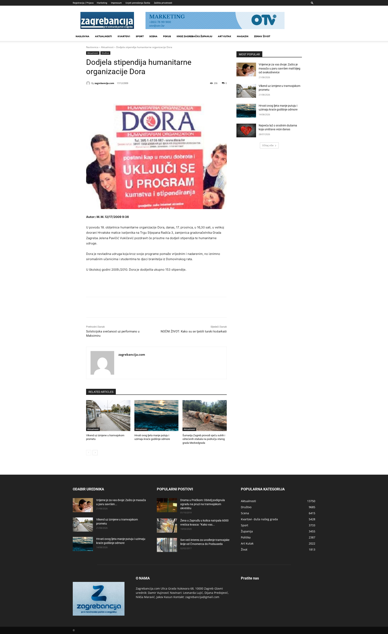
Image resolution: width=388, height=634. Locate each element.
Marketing (102, 2)
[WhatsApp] (141, 93)
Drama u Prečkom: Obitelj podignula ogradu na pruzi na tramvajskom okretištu (202, 504)
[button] (312, 2)
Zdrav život (262, 36)
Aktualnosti (103, 36)
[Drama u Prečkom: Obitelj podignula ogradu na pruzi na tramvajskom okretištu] (167, 505)
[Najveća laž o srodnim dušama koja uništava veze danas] (246, 130)
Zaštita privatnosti (163, 2)
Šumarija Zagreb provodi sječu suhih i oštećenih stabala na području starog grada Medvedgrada (203, 439)
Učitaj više (268, 145)
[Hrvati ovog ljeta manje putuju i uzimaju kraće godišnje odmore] (156, 415)
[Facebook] (113, 93)
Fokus (167, 36)
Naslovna (82, 36)
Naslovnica (92, 47)
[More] (150, 93)
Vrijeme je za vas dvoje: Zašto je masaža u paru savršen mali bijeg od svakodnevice (279, 68)
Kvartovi (124, 36)
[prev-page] (88, 452)
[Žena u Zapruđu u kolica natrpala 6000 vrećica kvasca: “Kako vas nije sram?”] (167, 525)
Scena (153, 36)
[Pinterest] (132, 93)
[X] (122, 93)
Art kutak (224, 36)
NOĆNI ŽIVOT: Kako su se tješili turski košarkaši (194, 331)
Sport (140, 36)
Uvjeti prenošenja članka (137, 2)
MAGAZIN (242, 36)
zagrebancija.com (104, 83)
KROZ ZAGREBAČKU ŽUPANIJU (194, 36)
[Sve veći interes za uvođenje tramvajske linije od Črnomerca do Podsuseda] (167, 545)
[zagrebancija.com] (88, 83)
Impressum (116, 2)
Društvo (105, 53)
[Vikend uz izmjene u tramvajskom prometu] (108, 415)
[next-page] (95, 452)
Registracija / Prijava (83, 2)
